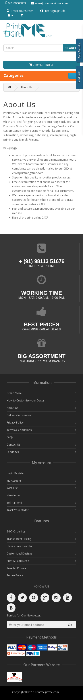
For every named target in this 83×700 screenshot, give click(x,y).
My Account (14, 481)
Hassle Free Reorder (19, 546)
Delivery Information (19, 415)
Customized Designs (19, 553)
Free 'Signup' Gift (54, 11)
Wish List (12, 488)
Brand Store (14, 393)
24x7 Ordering (16, 531)
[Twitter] (22, 597)
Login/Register (16, 473)
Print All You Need (18, 561)
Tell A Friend (14, 503)
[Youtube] (67, 597)
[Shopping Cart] (21, 15)
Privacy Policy (15, 422)
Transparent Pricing (19, 539)
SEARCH (71, 48)
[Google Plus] (45, 597)
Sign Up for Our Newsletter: (24, 615)
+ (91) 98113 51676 (41, 261)
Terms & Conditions (19, 430)
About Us (26, 87)
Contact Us (13, 444)
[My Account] (10, 15)
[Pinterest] (33, 597)
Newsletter (13, 495)
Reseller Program (17, 568)
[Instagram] (56, 597)
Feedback (13, 452)
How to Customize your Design (26, 400)
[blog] (11, 607)
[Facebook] (11, 597)
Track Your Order (21, 11)
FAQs (10, 437)
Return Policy (15, 575)
